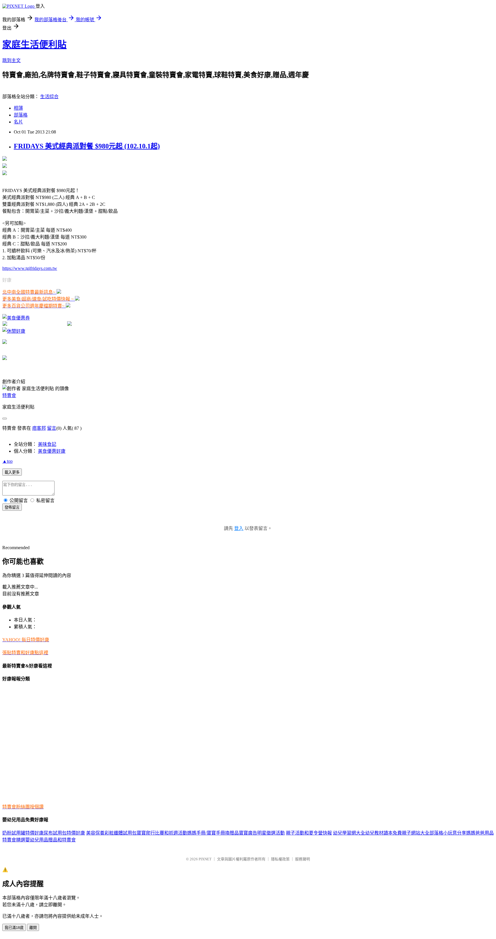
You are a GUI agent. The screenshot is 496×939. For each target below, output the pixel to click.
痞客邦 (39, 428)
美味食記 (47, 444)
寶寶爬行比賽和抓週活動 (162, 832)
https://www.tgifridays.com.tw (29, 268)
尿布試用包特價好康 (64, 832)
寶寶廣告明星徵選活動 (262, 832)
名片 (18, 121)
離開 (33, 928)
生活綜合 (49, 96)
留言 (51, 428)
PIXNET (205, 859)
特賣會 (9, 395)
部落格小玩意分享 (447, 832)
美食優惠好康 (51, 451)
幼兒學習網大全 (349, 832)
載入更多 (12, 472)
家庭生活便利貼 (34, 44)
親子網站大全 (415, 832)
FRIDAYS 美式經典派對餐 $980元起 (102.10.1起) (87, 146)
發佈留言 (12, 507)
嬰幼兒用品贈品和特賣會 (50, 839)
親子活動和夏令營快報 (309, 832)
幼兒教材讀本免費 (383, 832)
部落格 (21, 115)
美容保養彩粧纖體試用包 (111, 832)
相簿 (18, 108)
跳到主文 (11, 60)
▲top (7, 461)
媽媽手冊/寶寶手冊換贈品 (213, 832)
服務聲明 (302, 859)
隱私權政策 (280, 859)
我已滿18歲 (14, 928)
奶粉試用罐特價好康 (23, 832)
